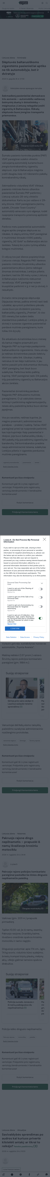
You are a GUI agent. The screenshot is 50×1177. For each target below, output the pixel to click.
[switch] (41, 589)
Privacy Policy (38, 637)
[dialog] (25, 588)
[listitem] (25, 583)
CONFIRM (15, 628)
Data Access (25, 637)
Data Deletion (11, 637)
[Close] (45, 540)
